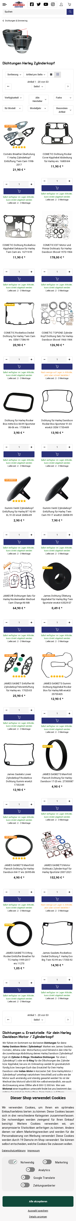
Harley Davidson (50, 1053)
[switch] (12, 1162)
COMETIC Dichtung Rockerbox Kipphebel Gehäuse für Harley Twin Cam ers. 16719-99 (19, 249)
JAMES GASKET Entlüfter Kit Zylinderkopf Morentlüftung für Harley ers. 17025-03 (19, 687)
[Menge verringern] (7, 184)
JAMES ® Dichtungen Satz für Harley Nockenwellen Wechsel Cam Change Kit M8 (19, 599)
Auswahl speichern (38, 1210)
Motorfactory (34, 1050)
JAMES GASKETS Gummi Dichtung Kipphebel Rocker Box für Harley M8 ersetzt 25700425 (57, 688)
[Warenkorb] (69, 4)
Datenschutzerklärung (14, 1150)
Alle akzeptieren (38, 1201)
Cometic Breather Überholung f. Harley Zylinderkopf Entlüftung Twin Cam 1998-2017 (19, 159)
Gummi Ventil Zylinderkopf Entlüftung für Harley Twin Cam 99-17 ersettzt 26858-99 (57, 512)
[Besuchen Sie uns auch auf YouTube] (45, 4)
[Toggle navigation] (5, 4)
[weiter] (68, 87)
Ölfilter (28, 1085)
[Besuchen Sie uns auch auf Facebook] (31, 4)
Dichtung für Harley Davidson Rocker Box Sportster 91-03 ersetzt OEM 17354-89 (57, 424)
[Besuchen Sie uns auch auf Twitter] (38, 4)
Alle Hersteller (37, 99)
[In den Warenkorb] (19, 191)
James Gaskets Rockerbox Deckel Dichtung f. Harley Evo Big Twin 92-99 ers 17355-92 (57, 956)
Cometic (7, 1050)
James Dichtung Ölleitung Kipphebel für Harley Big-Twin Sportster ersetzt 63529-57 (57, 599)
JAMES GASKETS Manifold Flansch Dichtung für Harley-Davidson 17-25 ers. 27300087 (57, 778)
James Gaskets (64, 1046)
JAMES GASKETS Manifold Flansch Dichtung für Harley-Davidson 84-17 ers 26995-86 (19, 869)
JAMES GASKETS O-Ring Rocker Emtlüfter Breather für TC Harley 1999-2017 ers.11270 (19, 958)
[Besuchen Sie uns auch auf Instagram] (52, 4)
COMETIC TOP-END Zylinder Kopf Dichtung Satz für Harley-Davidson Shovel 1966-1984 (57, 336)
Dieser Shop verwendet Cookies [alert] (38, 1098)
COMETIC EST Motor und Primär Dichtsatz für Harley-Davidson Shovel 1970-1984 (57, 249)
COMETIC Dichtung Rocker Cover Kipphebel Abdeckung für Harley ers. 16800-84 (57, 158)
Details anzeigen (38, 1216)
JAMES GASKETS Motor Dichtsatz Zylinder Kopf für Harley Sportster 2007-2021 (57, 869)
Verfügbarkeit (12, 97)
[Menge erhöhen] (31, 184)
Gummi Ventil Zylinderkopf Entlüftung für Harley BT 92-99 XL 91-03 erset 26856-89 (19, 512)
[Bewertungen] (19, 147)
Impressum (33, 1150)
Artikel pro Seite (34, 74)
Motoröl (21, 1081)
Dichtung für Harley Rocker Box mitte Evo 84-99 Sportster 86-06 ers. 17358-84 (19, 424)
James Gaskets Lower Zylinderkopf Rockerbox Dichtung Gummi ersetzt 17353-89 (19, 779)
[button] (61, 4)
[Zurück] (8, 87)
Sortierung (12, 74)
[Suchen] (70, 12)
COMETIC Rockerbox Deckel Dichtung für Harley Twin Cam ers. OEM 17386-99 (19, 336)
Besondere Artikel (61, 110)
